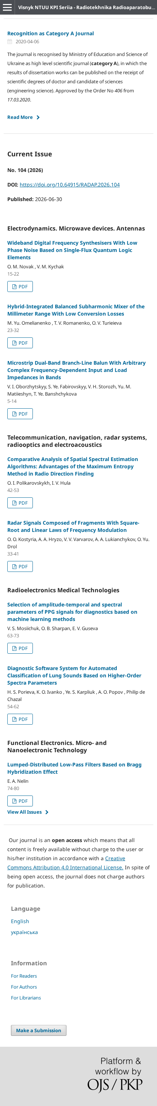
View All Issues (24, 812)
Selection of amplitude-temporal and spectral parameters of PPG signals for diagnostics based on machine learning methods (72, 611)
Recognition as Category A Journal (50, 33)
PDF (23, 286)
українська (24, 932)
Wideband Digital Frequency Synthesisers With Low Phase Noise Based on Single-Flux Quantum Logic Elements (72, 250)
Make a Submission (38, 1030)
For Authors (24, 986)
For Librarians (26, 997)
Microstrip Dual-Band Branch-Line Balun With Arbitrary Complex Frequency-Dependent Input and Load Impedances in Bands (76, 370)
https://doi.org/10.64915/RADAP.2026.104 (70, 184)
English (20, 921)
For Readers (24, 976)
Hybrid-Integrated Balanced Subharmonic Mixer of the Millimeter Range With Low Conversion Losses (76, 310)
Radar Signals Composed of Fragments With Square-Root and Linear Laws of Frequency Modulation (73, 526)
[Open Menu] (7, 7)
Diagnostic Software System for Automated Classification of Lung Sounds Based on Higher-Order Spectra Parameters (74, 675)
